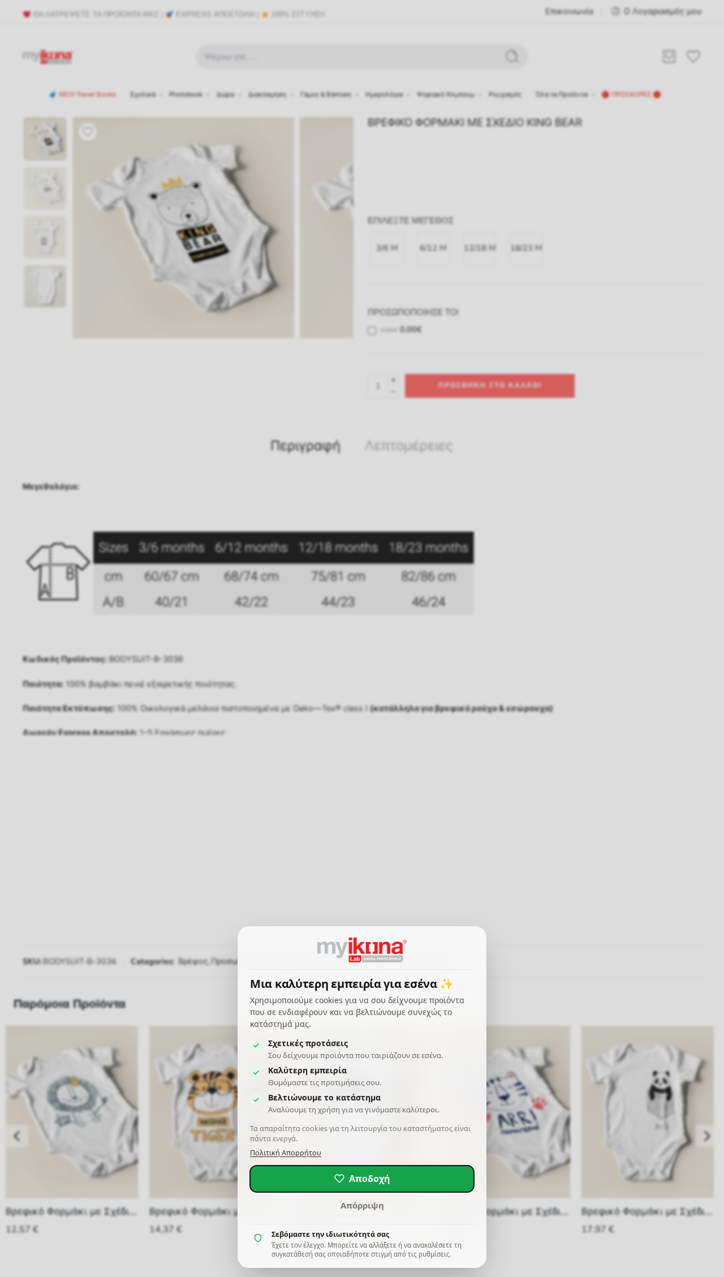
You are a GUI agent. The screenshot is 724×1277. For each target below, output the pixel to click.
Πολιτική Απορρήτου (285, 1153)
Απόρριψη (362, 1205)
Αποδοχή (369, 1178)
